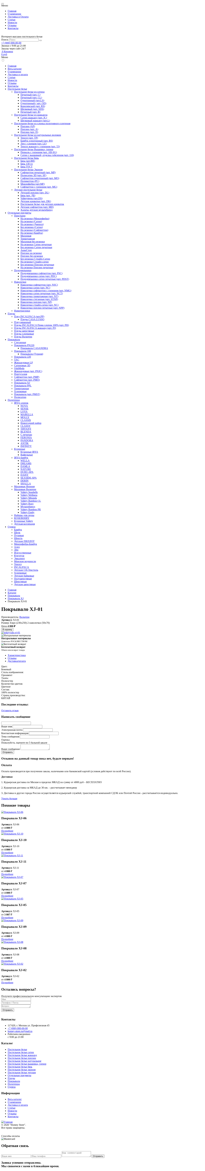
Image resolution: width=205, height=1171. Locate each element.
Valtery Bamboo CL (30, 500)
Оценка (5, 739)
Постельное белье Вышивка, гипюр (33, 149)
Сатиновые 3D (22, 365)
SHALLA (25, 483)
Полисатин (20, 397)
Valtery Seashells (29, 492)
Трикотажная (27, 238)
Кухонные (19, 449)
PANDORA (26, 440)
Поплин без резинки (31, 256)
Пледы (11, 313)
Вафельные (26, 454)
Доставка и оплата (18, 74)
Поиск (4, 39)
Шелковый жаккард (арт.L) (35, 120)
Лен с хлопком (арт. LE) (33, 143)
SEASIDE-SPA (28, 477)
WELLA (25, 460)
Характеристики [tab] (17, 655)
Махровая (25, 235)
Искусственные (22, 552)
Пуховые (19, 535)
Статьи (11, 19)
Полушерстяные (23, 578)
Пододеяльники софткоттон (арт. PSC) (41, 273)
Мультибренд (27, 506)
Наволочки (20, 282)
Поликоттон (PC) (29, 181)
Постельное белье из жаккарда (30, 114)
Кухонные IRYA (29, 452)
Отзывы (12, 25)
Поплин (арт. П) (29, 132)
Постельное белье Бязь (26, 158)
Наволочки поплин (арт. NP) (36, 302)
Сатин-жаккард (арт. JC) (33, 117)
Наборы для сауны (24, 515)
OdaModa (19, 368)
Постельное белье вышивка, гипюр (27, 1063)
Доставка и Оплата (18, 16)
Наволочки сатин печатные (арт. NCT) (41, 293)
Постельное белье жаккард (22, 1055)
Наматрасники (22, 310)
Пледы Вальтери (23, 336)
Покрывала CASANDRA (34, 348)
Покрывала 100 (22, 351)
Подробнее (7, 830)
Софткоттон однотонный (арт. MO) (39, 178)
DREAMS (25, 463)
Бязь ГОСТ (26, 166)
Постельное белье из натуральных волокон (37, 135)
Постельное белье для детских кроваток (42, 204)
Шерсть (18, 538)
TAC (16, 359)
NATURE (25, 469)
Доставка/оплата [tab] (17, 661)
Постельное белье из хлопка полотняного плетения (42, 123)
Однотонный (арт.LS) (32, 100)
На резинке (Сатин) (31, 221)
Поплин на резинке (31, 253)
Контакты (13, 28)
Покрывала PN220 (24, 345)
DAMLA (25, 466)
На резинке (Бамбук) (31, 233)
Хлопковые (20, 391)
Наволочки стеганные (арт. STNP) (39, 299)
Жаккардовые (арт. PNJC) (28, 371)
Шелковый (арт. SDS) (32, 109)
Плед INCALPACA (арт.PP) (29, 316)
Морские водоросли (25, 561)
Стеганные (20, 342)
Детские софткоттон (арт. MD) (37, 207)
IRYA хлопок (21, 403)
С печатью (26, 434)
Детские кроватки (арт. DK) (35, 201)
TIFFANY (25, 428)
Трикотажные (21, 388)
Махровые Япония (24, 486)
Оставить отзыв (10, 710)
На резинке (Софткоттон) (34, 230)
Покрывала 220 (22, 356)
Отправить (8, 1010)
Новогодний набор (30, 423)
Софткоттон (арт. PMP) (26, 377)
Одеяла (12, 526)
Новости (12, 22)
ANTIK (24, 443)
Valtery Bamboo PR (30, 509)
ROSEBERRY (21, 518)
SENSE (24, 408)
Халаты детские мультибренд (36, 210)
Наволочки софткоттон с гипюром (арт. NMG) (45, 290)
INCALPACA (21, 567)
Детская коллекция (24, 524)
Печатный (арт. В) (30, 112)
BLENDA (25, 431)
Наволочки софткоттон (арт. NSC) (39, 284)
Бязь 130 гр (26, 163)
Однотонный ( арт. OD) (33, 103)
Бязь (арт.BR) (27, 161)
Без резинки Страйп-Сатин (35, 259)
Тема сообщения (10, 736)
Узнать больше (9, 798)
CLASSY (25, 426)
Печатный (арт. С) (30, 94)
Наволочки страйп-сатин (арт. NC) (39, 305)
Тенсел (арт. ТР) (29, 138)
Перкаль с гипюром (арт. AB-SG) (38, 152)
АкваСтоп (26, 250)
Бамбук (18, 529)
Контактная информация (14, 733)
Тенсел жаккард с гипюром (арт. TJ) (40, 146)
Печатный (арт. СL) (31, 97)
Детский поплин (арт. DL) (34, 192)
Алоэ (17, 547)
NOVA (24, 405)
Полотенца (14, 400)
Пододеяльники (22, 270)
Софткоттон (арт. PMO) (27, 379)
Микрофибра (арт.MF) (32, 184)
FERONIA (26, 437)
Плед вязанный (22, 322)
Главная (12, 11)
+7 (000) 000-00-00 (11, 42)
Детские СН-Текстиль (26, 570)
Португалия (20, 374)
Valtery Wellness (28, 495)
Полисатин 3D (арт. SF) (33, 175)
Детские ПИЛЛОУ (24, 541)
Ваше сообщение (10, 749)
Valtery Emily (27, 512)
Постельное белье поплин (22, 1058)
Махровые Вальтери (25, 489)
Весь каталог (15, 68)
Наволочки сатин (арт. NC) (35, 287)
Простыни (19, 215)
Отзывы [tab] (12, 658)
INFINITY (26, 446)
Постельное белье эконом (22, 1069)
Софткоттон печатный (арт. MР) (38, 172)
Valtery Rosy (27, 503)
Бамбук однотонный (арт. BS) (36, 140)
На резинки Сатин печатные (36, 244)
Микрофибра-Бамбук (25, 544)
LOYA (24, 411)
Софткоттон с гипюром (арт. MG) (38, 186)
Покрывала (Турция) (31, 354)
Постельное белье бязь (20, 1066)
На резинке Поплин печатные (36, 267)
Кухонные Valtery (23, 521)
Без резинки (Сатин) (31, 227)
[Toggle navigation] (2, 3)
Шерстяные (20, 581)
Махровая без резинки (32, 241)
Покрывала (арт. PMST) (27, 394)
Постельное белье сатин (21, 1052)
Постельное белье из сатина (29, 91)
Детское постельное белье (28, 189)
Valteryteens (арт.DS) (31, 198)
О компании (14, 13)
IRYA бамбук (21, 457)
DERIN (24, 480)
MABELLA (26, 414)
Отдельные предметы (19, 212)
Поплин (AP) (27, 126)
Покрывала (14, 339)
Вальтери (24, 617)
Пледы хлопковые (24, 333)
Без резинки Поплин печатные (37, 264)
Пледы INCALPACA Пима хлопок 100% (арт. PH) (41, 325)
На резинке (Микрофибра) (34, 218)
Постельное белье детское (22, 1072)
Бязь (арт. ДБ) (27, 195)
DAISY (24, 475)
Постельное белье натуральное (24, 1061)
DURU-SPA (26, 472)
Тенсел (18, 564)
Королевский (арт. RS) (32, 106)
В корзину (7, 629)
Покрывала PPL (23, 385)
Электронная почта (11, 729)
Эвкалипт (19, 558)
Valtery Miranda (28, 498)
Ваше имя (6, 726)
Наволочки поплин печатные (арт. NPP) (42, 307)
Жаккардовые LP (23, 362)
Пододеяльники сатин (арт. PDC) (38, 276)
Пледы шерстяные (24, 331)
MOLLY (24, 417)
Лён (16, 549)
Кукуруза (19, 555)
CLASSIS (25, 420)
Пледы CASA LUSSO (32, 319)
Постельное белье (17, 89)
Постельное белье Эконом (28, 169)
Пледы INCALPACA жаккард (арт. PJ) (35, 328)
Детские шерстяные (25, 584)
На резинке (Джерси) (32, 224)
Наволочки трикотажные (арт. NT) (39, 296)
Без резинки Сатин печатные (36, 247)
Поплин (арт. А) (29, 129)
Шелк (17, 532)
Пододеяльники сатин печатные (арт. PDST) (44, 279)
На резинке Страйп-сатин (34, 261)
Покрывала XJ (22, 382)
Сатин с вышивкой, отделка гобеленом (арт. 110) (47, 155)
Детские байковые (24, 575)
